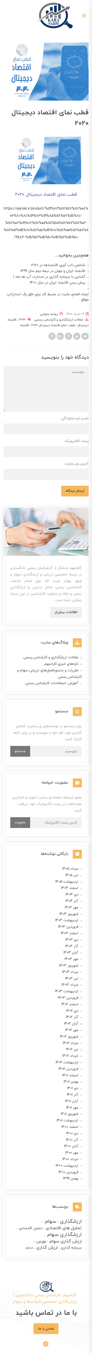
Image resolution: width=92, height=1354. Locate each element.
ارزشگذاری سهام (64, 1234)
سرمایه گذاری (71, 1247)
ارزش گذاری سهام (65, 1241)
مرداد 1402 (70, 1043)
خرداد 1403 (70, 984)
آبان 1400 (71, 1146)
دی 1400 (72, 1133)
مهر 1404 (71, 907)
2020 (22, 320)
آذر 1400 (72, 1139)
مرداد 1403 (70, 972)
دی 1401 (72, 1088)
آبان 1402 (71, 1023)
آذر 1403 (71, 946)
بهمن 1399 (70, 1178)
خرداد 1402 (70, 1055)
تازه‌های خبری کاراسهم (61, 663)
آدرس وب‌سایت (77, 463)
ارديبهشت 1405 (66, 881)
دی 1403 (71, 939)
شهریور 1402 (69, 1036)
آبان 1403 (70, 952)
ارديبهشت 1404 (66, 920)
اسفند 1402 (69, 1004)
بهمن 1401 (71, 1081)
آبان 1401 (71, 1101)
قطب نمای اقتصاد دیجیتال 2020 (52, 325)
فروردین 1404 (68, 926)
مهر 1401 (72, 1107)
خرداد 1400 (70, 1159)
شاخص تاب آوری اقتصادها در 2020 (58, 265)
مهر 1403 (71, 959)
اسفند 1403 (69, 933)
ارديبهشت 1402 (67, 1062)
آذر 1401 (72, 1094)
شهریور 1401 (69, 1113)
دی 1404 (72, 894)
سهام (50, 1221)
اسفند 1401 (70, 1075)
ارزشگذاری (70, 1221)
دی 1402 (72, 1010)
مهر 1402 (71, 1030)
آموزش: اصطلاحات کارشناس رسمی (51, 683)
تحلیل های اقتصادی (63, 1228)
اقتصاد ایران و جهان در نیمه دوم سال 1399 (53, 271)
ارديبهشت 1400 (67, 1165)
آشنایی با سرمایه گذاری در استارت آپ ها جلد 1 (49, 276)
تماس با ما (46, 1328)
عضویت (20, 822)
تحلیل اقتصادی (30, 1228)
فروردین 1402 (68, 1068)
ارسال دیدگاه (75, 490)
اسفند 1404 (69, 888)
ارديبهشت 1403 (66, 991)
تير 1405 (71, 875)
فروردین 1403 (68, 997)
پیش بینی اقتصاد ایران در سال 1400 (57, 282)
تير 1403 (71, 978)
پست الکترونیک (76, 441)
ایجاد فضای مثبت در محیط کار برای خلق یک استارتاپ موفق (48, 297)
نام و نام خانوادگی (75, 418)
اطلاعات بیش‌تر (66, 612)
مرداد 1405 (70, 868)
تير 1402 (72, 1049)
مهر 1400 (71, 1152)
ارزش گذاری (46, 1248)
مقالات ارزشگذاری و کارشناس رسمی (58, 320)
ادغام (29, 1248)
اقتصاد (24, 325)
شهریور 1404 (68, 914)
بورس (40, 1241)
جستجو (20, 751)
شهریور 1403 (68, 965)
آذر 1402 (72, 1017)
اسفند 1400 (69, 1126)
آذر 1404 (71, 901)
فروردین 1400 (68, 1172)
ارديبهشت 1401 (67, 1120)
